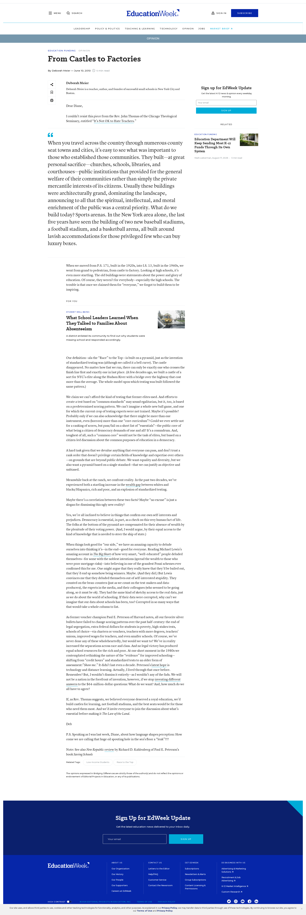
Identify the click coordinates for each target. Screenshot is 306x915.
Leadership (82, 28)
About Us (117, 863)
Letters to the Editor (159, 868)
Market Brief (220, 28)
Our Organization (120, 868)
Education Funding (62, 50)
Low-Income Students (97, 762)
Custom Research (231, 892)
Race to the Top (125, 762)
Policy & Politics (107, 28)
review (109, 749)
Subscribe (244, 13)
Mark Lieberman (202, 158)
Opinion (188, 28)
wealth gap (133, 484)
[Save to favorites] (52, 92)
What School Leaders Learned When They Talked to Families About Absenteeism (102, 323)
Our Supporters (120, 885)
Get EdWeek (192, 863)
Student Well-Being (78, 312)
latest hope (159, 665)
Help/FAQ (153, 874)
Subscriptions (192, 868)
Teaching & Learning (140, 28)
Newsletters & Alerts (195, 874)
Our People (117, 880)
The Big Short (102, 554)
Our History (117, 874)
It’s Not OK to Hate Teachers (114, 121)
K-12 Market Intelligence (234, 886)
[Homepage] (153, 13)
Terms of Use (144, 902)
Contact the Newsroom (160, 885)
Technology (169, 28)
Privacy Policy (166, 902)
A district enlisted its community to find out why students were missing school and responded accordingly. (105, 337)
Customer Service (157, 880)
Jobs (201, 28)
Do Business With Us (233, 863)
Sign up (186, 839)
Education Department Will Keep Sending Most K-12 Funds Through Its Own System (214, 145)
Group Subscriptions (195, 880)
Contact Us (155, 863)
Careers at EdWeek (121, 891)
